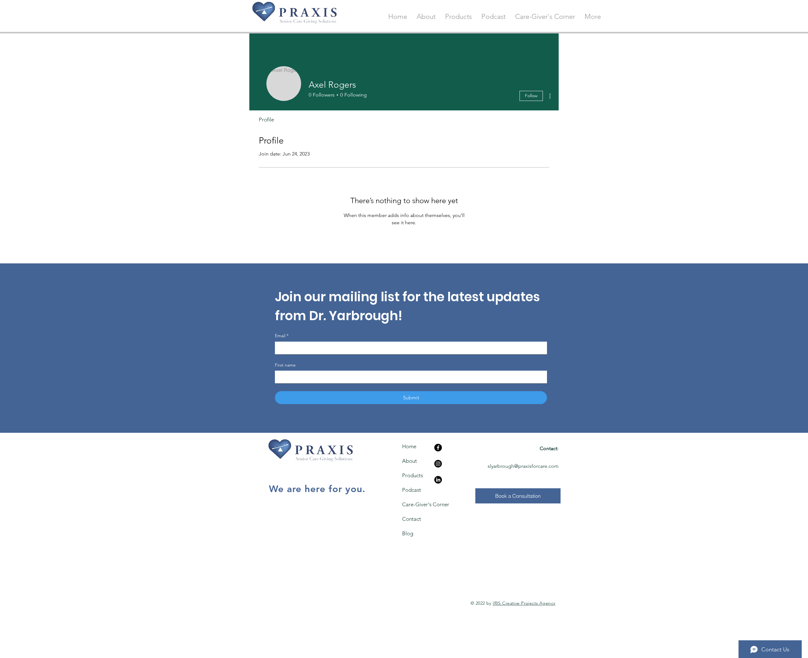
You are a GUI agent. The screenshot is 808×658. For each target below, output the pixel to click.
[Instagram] (438, 463)
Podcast (411, 490)
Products (412, 475)
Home (409, 446)
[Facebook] (438, 447)
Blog (407, 533)
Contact (411, 519)
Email (281, 335)
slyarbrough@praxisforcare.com (523, 466)
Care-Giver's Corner (413, 504)
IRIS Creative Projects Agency (524, 603)
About (409, 461)
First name (285, 365)
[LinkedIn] (438, 480)
